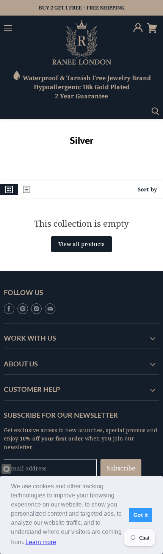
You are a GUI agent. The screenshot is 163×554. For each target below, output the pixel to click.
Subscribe (121, 468)
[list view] (26, 189)
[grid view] (9, 189)
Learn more (40, 542)
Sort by (147, 189)
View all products (81, 244)
